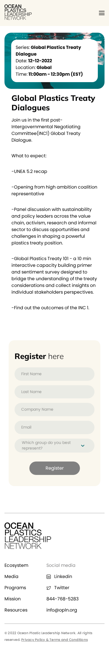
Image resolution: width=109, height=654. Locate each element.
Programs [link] (15, 587)
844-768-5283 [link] (62, 599)
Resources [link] (15, 610)
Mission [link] (12, 599)
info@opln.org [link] (61, 610)
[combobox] (22, 445)
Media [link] (11, 576)
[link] (18, 18)
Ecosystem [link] (16, 565)
